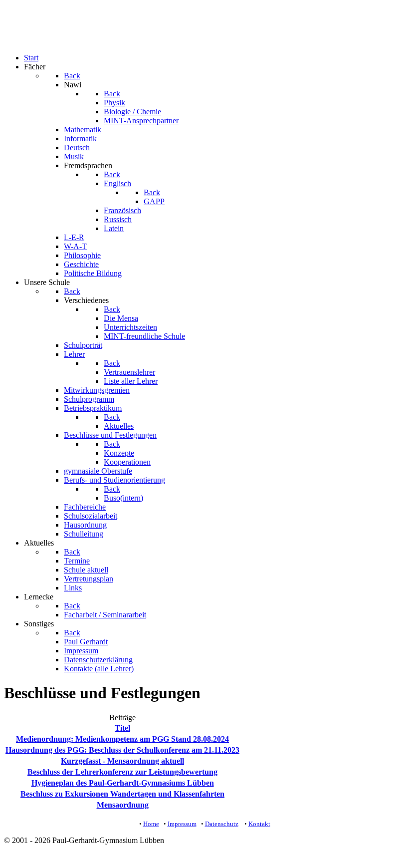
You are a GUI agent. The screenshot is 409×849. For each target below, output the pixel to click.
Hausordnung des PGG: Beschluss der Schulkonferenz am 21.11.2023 (122, 750)
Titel (122, 728)
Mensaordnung (123, 805)
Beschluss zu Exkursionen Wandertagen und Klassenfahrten (122, 794)
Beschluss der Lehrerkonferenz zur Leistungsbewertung (122, 772)
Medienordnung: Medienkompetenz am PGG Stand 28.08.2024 (122, 739)
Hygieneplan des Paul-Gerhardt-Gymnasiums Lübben (122, 783)
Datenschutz (221, 824)
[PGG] (24, 40)
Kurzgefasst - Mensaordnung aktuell (122, 761)
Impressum (182, 824)
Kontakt (259, 824)
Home (151, 824)
